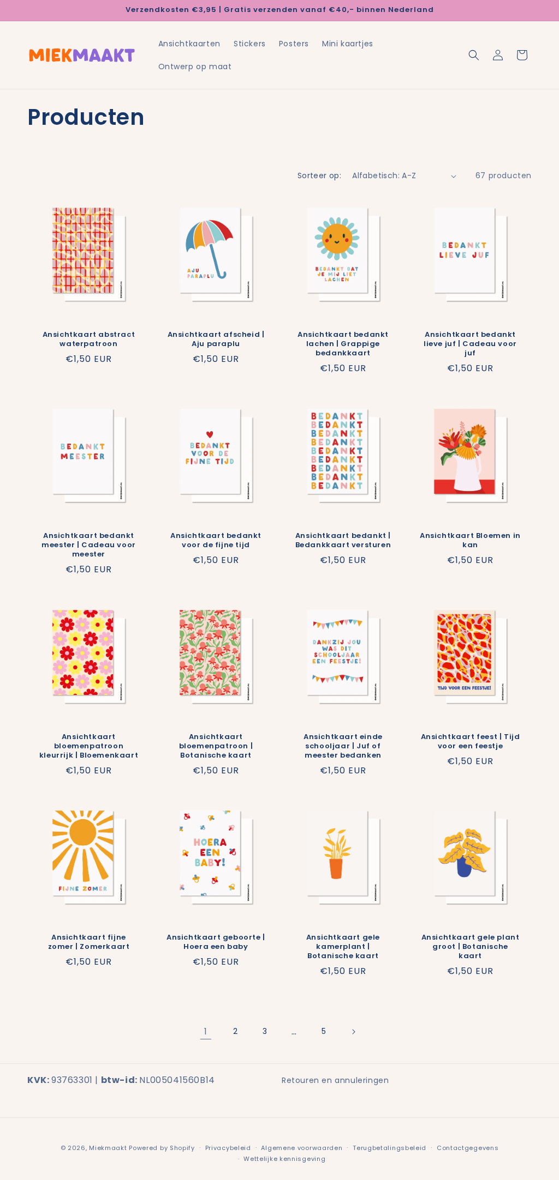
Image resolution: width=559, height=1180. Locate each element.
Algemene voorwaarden (301, 1147)
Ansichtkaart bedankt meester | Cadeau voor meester (88, 545)
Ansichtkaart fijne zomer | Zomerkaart (89, 942)
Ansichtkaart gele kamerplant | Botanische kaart (343, 947)
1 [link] (205, 1031)
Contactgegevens (468, 1147)
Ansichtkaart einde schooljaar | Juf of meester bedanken (343, 746)
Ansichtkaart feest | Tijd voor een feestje (470, 742)
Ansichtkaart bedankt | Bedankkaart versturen (343, 540)
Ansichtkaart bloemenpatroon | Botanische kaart (216, 746)
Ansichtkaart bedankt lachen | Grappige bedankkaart (343, 344)
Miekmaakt (108, 1147)
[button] (474, 55)
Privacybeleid (228, 1147)
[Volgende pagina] (353, 1032)
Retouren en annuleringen (335, 1080)
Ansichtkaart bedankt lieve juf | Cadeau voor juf (470, 344)
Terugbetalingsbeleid (389, 1147)
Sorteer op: (319, 175)
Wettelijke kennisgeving (284, 1158)
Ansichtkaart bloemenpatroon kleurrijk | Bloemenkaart (88, 746)
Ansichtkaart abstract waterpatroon (89, 339)
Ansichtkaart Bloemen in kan (470, 540)
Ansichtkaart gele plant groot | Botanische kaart (470, 947)
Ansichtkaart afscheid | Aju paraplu (216, 339)
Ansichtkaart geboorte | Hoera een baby (215, 942)
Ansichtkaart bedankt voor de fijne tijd (215, 540)
